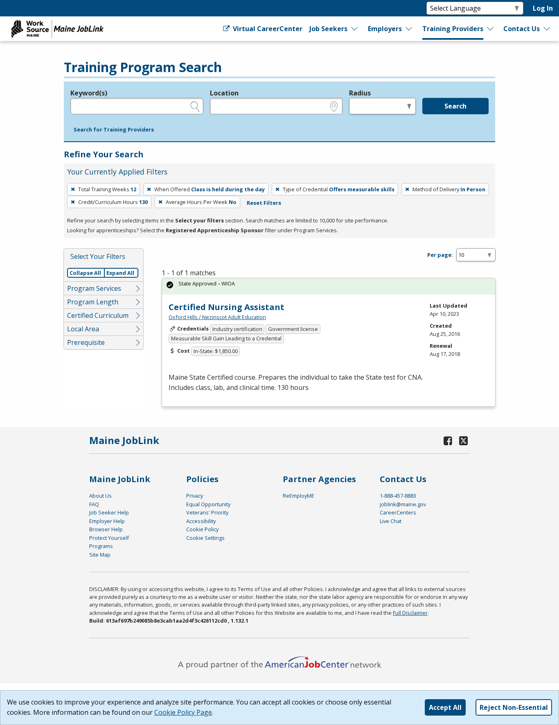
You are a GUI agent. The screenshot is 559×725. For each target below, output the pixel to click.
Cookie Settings (205, 537)
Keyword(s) (88, 92)
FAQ (94, 504)
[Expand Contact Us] (547, 28)
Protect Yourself (109, 537)
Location (224, 92)
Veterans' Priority (207, 512)
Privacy (194, 495)
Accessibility (201, 521)
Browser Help (106, 529)
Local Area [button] (83, 328)
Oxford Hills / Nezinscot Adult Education (217, 317)
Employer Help (107, 521)
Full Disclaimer (410, 612)
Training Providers (452, 28)
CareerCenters (398, 512)
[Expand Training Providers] (490, 28)
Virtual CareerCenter (266, 28)
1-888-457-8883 (398, 495)
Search (455, 106)
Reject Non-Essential (514, 707)
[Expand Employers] (409, 28)
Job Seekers (328, 28)
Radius (360, 92)
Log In (543, 8)
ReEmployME (298, 495)
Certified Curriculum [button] (97, 315)
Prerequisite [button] (86, 342)
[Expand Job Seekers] (354, 28)
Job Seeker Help (109, 512)
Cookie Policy (202, 529)
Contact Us (521, 28)
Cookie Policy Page (183, 712)
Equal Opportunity (208, 504)
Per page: (440, 254)
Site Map (99, 554)
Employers (385, 28)
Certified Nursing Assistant (226, 307)
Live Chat (390, 521)
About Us (100, 495)
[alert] (328, 286)
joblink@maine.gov (403, 504)
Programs (101, 546)
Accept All (445, 707)
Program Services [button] (94, 288)
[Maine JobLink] (58, 28)
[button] (113, 130)
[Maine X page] (463, 440)
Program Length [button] (92, 301)
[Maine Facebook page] (448, 440)
